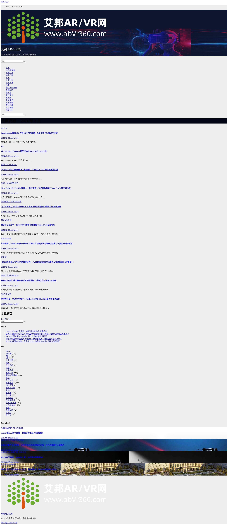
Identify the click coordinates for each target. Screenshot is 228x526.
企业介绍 (9, 365)
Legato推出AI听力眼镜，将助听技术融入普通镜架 (26, 331)
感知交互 (9, 385)
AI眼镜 (9, 353)
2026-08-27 (5, 462)
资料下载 (9, 105)
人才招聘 (9, 103)
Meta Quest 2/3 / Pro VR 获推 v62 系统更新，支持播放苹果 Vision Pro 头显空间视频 (36, 188)
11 (9, 319)
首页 (8, 68)
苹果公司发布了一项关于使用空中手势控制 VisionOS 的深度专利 (28, 225)
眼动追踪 (9, 398)
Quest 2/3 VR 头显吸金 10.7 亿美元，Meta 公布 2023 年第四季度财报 (29, 170)
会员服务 (9, 100)
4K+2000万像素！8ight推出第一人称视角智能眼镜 (26, 336)
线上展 (8, 93)
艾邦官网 (9, 108)
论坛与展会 (10, 70)
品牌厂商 (9, 75)
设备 (8, 408)
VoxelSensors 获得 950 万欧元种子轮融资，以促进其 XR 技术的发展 (29, 133)
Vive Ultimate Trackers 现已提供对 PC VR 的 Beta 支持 (24, 151)
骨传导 (8, 415)
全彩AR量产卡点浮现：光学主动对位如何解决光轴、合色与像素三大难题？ (37, 334)
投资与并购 (10, 388)
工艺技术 (9, 83)
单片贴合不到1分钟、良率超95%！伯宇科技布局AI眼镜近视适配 (33, 341)
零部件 (8, 413)
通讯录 (8, 98)
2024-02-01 (5, 267)
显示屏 (8, 393)
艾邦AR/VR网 (11, 49)
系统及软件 (14, 183)
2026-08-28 (5, 438)
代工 (8, 78)
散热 (8, 390)
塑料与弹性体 (11, 88)
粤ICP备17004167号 (9, 523)
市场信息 (9, 73)
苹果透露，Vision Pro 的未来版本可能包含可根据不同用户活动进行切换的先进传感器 (37, 244)
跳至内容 (5, 2)
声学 (8, 378)
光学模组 (9, 370)
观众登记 (9, 110)
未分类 (4, 257)
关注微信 (9, 95)
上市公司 (9, 80)
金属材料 (9, 90)
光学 (8, 85)
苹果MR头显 (16, 202)
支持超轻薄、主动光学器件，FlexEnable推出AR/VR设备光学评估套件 (30, 299)
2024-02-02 (5, 138)
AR (2, 128)
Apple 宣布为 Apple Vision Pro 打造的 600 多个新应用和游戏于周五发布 (31, 207)
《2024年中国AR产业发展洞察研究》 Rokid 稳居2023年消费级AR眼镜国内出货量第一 (37, 262)
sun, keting (14, 138)
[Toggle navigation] (2, 59)
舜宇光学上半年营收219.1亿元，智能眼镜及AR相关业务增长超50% (34, 339)
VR (5, 128)
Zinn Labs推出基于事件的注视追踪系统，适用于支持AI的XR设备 (28, 280)
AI (7, 351)
